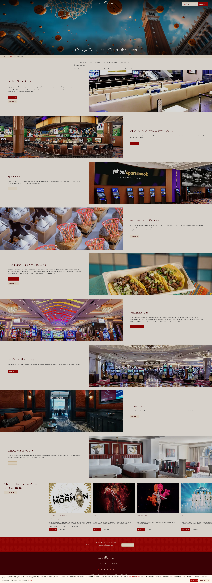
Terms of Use (29, 580)
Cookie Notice (137, 576)
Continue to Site (194, 580)
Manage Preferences (204, 580)
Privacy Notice (131, 576)
